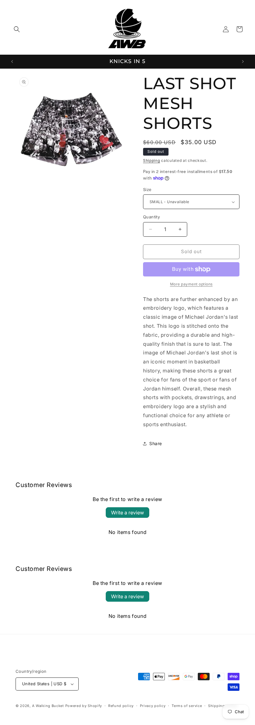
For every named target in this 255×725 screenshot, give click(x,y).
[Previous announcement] (12, 61)
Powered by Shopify (83, 706)
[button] (17, 29)
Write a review (127, 512)
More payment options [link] (191, 284)
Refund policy (121, 706)
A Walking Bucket (48, 706)
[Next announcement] (243, 61)
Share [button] (155, 443)
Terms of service (187, 706)
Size (147, 189)
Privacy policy (153, 706)
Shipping (151, 160)
